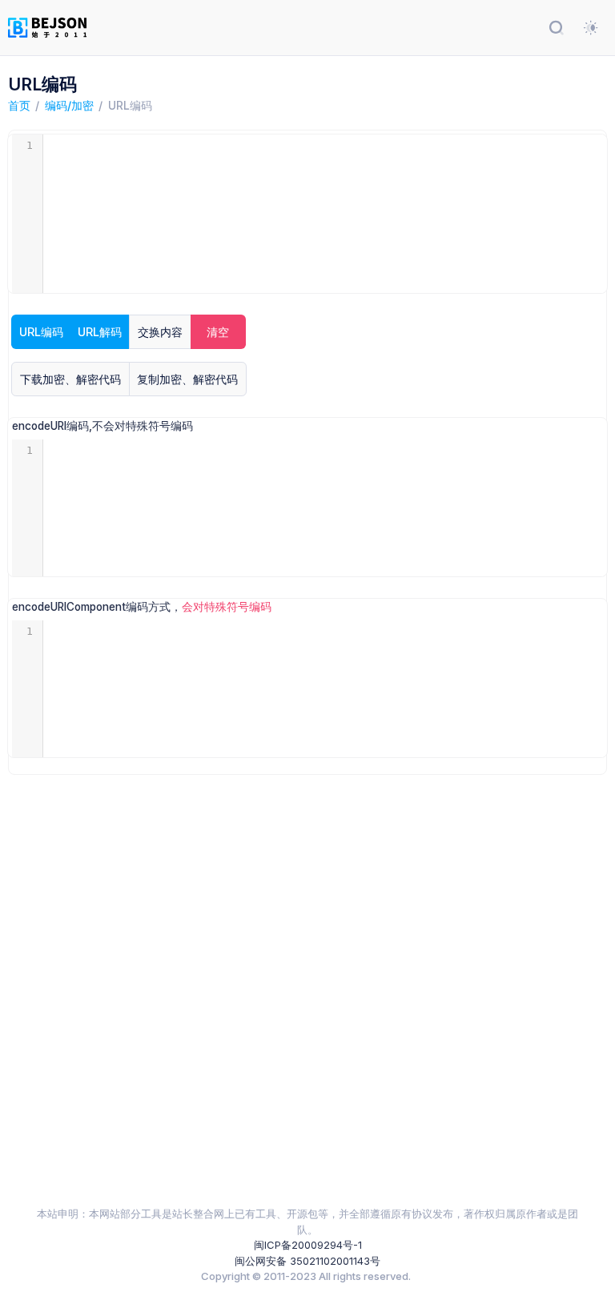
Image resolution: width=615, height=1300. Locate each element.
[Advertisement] (308, 989)
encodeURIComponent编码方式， (141, 606)
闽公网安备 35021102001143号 (307, 1260)
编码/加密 (69, 105)
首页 (19, 105)
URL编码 (130, 105)
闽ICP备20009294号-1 (308, 1244)
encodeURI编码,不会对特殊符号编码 (102, 425)
